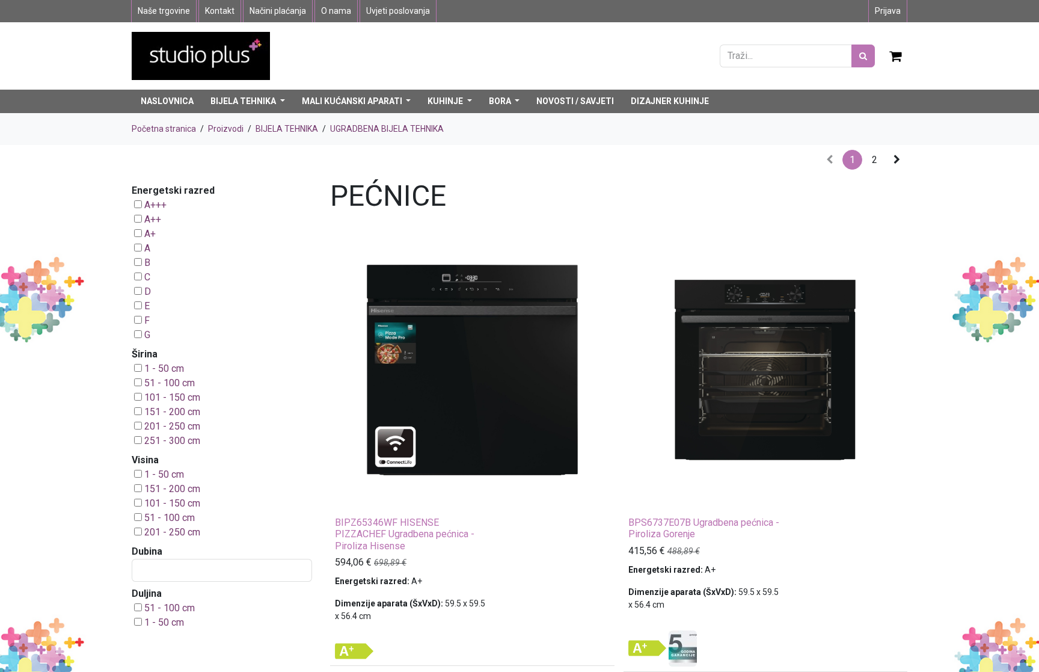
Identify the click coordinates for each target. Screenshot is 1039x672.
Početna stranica (164, 129)
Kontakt (219, 11)
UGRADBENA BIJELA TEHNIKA (387, 129)
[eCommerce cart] (895, 56)
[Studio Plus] (201, 55)
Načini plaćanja (278, 11)
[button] (346, 499)
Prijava (888, 11)
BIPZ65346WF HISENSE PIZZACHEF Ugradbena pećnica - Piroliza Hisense (404, 534)
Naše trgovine (164, 11)
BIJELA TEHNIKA (287, 129)
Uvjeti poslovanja (398, 11)
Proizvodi (226, 129)
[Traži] (863, 56)
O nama (336, 11)
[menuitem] (167, 101)
